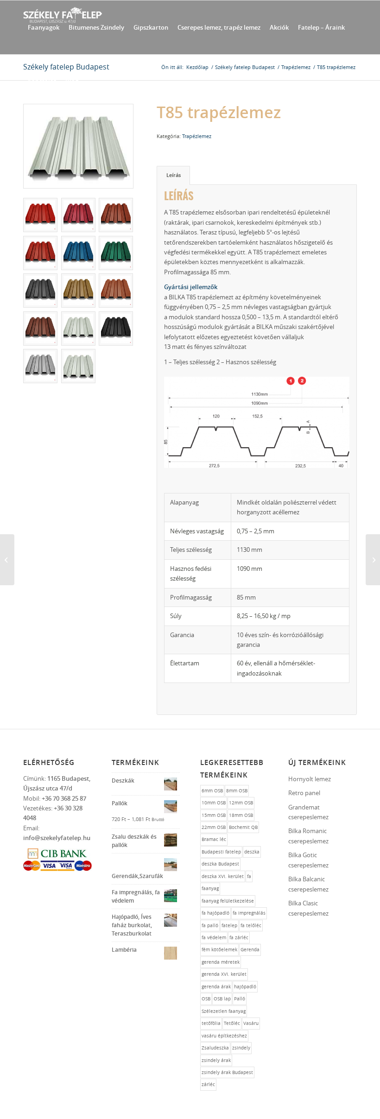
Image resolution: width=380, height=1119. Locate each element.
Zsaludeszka (215, 1048)
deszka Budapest (220, 864)
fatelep (229, 926)
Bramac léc (214, 839)
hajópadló (245, 987)
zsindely (241, 1048)
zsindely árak (216, 1060)
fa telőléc (251, 926)
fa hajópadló (215, 913)
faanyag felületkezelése (228, 901)
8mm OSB (236, 791)
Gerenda (250, 950)
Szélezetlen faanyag (224, 1011)
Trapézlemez (196, 136)
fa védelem (214, 938)
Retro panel (304, 793)
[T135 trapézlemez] (373, 559)
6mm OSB (212, 791)
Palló (239, 999)
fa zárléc (238, 938)
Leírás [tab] (173, 175)
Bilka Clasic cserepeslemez (308, 908)
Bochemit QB (243, 827)
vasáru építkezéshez (224, 1036)
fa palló (210, 926)
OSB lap (222, 999)
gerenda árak (216, 987)
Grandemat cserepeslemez (308, 812)
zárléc (208, 1084)
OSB (206, 999)
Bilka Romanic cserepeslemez (308, 836)
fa (249, 876)
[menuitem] (43, 27)
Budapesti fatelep (221, 852)
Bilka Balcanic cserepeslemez (308, 884)
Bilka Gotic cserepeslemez (308, 860)
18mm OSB (241, 815)
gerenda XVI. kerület (224, 974)
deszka (252, 852)
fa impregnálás (249, 913)
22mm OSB (214, 827)
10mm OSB (214, 803)
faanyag (210, 888)
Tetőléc (232, 1023)
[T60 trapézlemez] (7, 559)
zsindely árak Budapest (227, 1072)
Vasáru (251, 1023)
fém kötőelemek (219, 950)
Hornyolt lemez (309, 779)
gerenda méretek (221, 962)
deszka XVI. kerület (223, 876)
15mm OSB (214, 815)
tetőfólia (211, 1023)
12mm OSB (241, 803)
